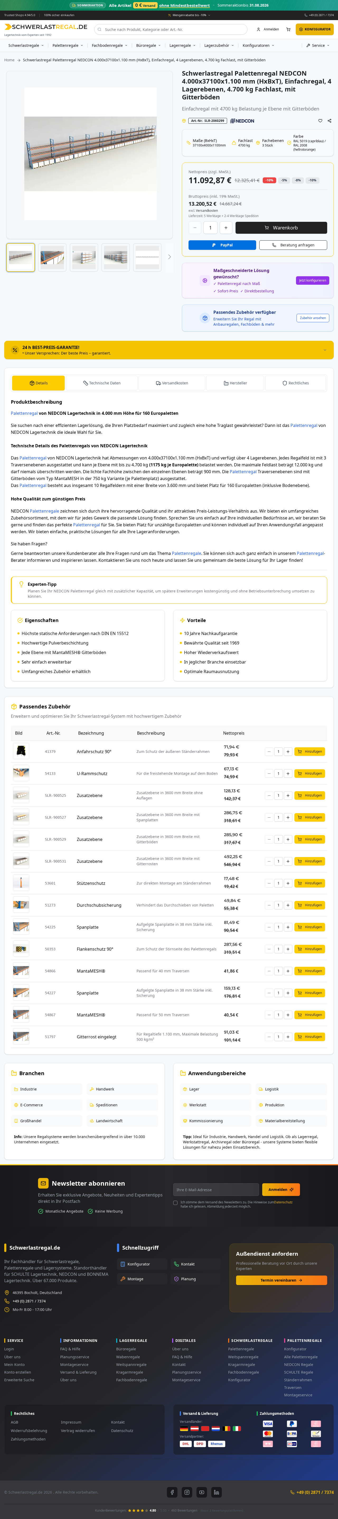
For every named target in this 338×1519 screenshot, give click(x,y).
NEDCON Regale (298, 1364)
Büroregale (126, 1348)
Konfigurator (239, 1379)
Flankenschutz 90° (95, 949)
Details (42, 382)
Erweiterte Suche (19, 1379)
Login (9, 1348)
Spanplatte (87, 927)
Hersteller (238, 382)
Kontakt (179, 1364)
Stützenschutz (91, 883)
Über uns (12, 1356)
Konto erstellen (17, 1372)
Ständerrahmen (298, 1379)
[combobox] (170, 29)
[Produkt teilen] (329, 121)
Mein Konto (14, 1364)
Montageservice (74, 1364)
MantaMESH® (91, 971)
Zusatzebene (89, 795)
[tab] (169, 350)
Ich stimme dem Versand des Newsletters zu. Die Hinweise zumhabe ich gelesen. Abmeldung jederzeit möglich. (237, 1204)
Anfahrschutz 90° (94, 751)
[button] (20, 257)
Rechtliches (299, 382)
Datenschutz (283, 1202)
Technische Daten (105, 382)
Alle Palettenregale (301, 1356)
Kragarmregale (129, 1372)
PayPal (226, 244)
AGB (14, 1422)
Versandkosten (175, 382)
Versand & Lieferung (78, 1372)
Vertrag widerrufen (78, 1430)
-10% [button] (269, 180)
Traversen (293, 1387)
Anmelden (278, 1189)
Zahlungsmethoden (28, 1439)
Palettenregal (24, 413)
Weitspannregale (131, 1364)
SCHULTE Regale (298, 1372)
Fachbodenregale (131, 1379)
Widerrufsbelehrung (29, 1430)
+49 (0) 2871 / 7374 (321, 15)
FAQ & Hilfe (70, 1348)
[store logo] (45, 27)
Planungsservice (74, 1356)
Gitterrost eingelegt (96, 1037)
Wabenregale (128, 1356)
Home (9, 59)
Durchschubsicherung (99, 905)
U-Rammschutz (92, 773)
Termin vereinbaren (278, 1280)
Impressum (71, 1422)
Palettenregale (44, 511)
